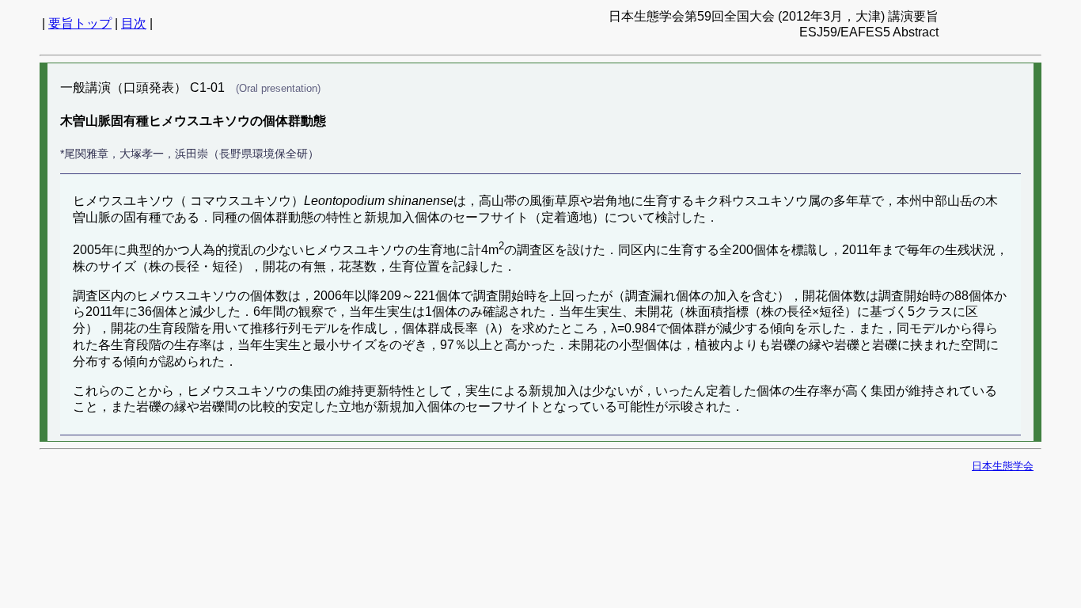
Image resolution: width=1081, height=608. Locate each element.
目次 (133, 23)
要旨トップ (80, 23)
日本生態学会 (1003, 466)
